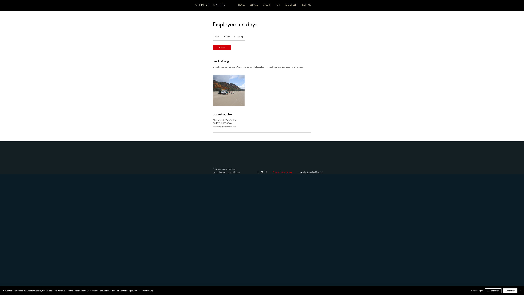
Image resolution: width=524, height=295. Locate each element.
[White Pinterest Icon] (262, 172)
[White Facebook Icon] (258, 172)
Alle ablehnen (493, 290)
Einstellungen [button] (477, 290)
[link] (222, 47)
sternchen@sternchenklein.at (226, 172)
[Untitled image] (229, 90)
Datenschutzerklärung (283, 172)
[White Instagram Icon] (266, 172)
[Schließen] (520, 290)
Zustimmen (510, 290)
